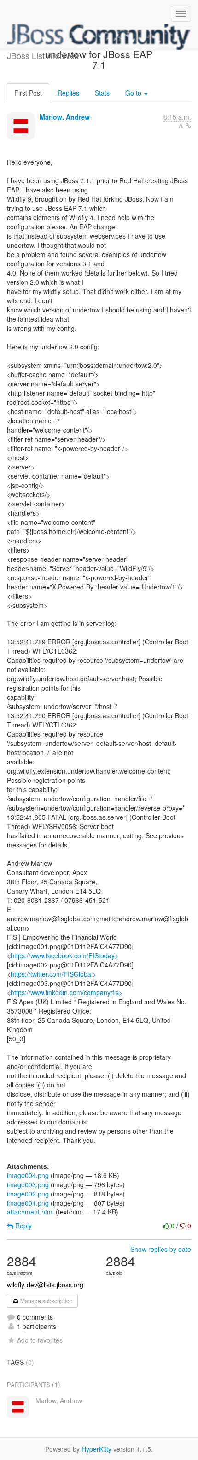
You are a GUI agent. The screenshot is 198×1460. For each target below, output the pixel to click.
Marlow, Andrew (65, 116)
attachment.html (30, 1211)
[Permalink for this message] (188, 125)
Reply (22, 1225)
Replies (68, 92)
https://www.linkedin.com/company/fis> (66, 992)
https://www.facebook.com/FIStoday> (64, 955)
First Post (28, 92)
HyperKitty (96, 1449)
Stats (102, 92)
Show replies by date (160, 1249)
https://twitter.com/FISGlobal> (53, 974)
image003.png (28, 1184)
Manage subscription (46, 1300)
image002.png (28, 1193)
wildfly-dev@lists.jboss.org (45, 1284)
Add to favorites (40, 1340)
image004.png (28, 1175)
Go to (134, 92)
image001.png (28, 1203)
